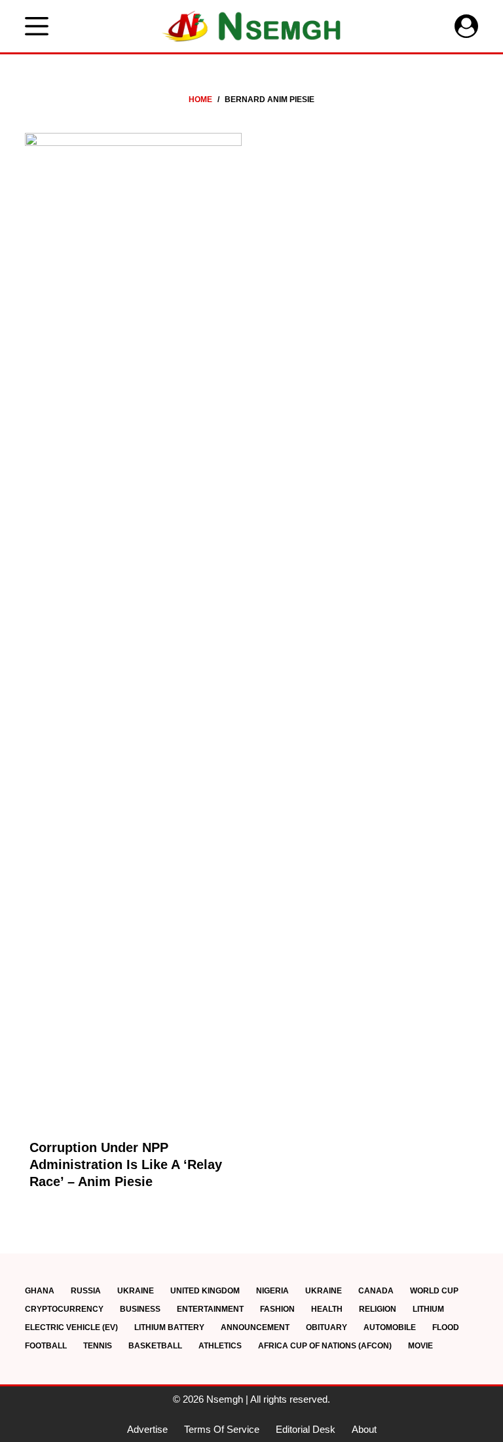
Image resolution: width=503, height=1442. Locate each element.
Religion (377, 1309)
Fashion (277, 1309)
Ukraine (135, 1290)
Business (140, 1309)
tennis (97, 1345)
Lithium (428, 1309)
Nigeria (272, 1290)
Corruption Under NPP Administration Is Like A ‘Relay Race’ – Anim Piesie (125, 1164)
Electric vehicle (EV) (71, 1327)
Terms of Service (221, 1429)
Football (46, 1345)
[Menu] (36, 26)
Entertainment (210, 1309)
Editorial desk (305, 1429)
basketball (155, 1345)
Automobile (389, 1327)
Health (327, 1309)
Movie (420, 1345)
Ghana (39, 1290)
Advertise (147, 1429)
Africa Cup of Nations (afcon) (325, 1345)
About (364, 1429)
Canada (376, 1290)
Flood (445, 1327)
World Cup (434, 1290)
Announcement (255, 1327)
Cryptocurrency (64, 1309)
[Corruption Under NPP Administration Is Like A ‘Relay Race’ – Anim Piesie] (133, 624)
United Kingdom (205, 1290)
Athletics (220, 1345)
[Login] (466, 26)
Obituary (326, 1327)
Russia (86, 1290)
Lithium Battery (169, 1327)
